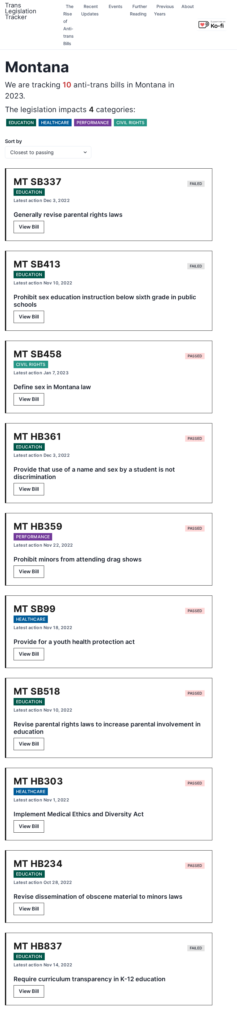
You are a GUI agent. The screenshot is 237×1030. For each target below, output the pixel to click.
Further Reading (138, 10)
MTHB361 (37, 436)
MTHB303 (38, 781)
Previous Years (164, 10)
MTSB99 (35, 608)
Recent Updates (90, 10)
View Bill (29, 227)
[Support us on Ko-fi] (211, 25)
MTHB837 (38, 946)
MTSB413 (37, 264)
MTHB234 (38, 863)
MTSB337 (37, 181)
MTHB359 (38, 526)
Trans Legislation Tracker (20, 11)
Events (116, 6)
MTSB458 (38, 353)
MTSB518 (37, 691)
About (187, 6)
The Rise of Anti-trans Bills (68, 25)
